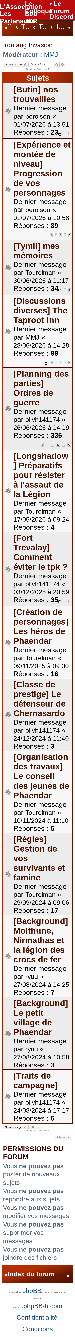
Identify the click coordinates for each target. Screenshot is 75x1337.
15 (58, 445)
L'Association (21, 6)
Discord (62, 16)
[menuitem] (69, 27)
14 (52, 445)
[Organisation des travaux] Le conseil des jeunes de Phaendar (41, 776)
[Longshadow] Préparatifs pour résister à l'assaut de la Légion (40, 475)
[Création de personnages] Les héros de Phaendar (40, 626)
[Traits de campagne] (35, 1080)
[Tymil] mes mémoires (36, 250)
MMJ (51, 54)
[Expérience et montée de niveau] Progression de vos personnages (42, 168)
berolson (37, 116)
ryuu (31, 976)
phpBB (31, 1290)
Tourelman (40, 272)
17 (69, 445)
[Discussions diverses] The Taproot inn (40, 310)
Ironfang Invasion (28, 45)
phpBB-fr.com (42, 1306)
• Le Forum (60, 7)
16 (64, 445)
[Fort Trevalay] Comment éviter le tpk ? (40, 552)
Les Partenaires (17, 17)
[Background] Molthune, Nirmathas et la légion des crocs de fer (40, 940)
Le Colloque (39, 7)
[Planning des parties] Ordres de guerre (41, 388)
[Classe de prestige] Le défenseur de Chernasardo (39, 699)
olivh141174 (42, 419)
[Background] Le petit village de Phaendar (40, 1017)
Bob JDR (31, 17)
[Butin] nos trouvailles (35, 94)
